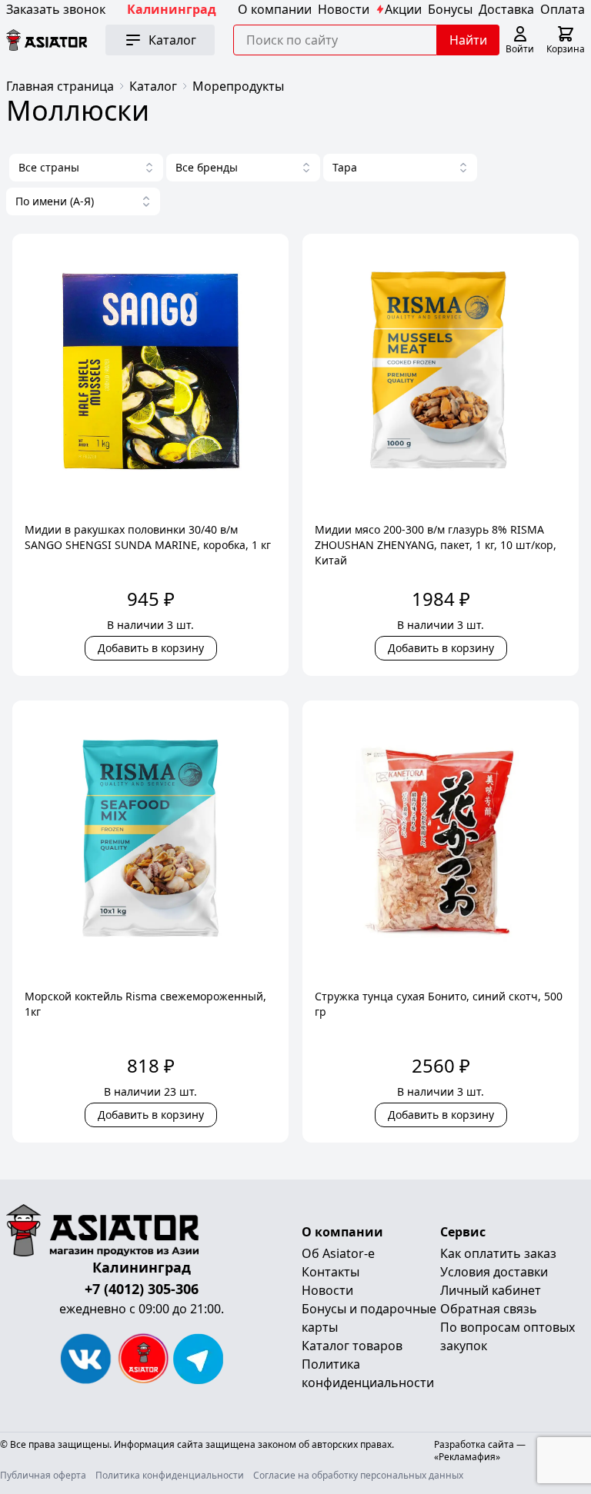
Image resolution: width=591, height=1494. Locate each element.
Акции (403, 9)
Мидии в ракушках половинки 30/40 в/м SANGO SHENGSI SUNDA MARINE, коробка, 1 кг (148, 537)
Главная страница (60, 86)
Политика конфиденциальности (368, 1373)
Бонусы (450, 9)
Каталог (153, 86)
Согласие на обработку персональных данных (358, 1475)
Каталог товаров (352, 1345)
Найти (468, 40)
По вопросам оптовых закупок (507, 1336)
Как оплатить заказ (498, 1253)
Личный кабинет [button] (490, 1290)
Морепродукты (238, 86)
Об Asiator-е (338, 1253)
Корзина (565, 48)
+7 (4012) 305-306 (142, 1288)
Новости (343, 9)
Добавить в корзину (151, 648)
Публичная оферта (43, 1475)
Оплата (562, 9)
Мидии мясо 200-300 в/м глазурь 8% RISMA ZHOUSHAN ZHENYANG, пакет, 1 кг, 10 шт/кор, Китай (435, 544)
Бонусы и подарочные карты (369, 1318)
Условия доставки (494, 1271)
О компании (275, 9)
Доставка (506, 9)
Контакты (330, 1271)
